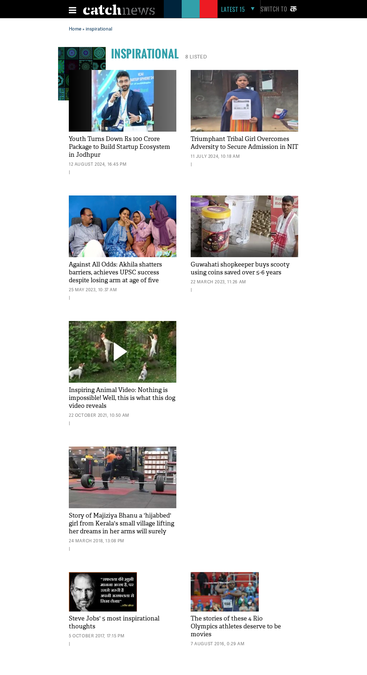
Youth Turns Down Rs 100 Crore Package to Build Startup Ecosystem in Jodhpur (119, 147)
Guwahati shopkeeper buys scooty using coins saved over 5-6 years (240, 268)
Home (75, 28)
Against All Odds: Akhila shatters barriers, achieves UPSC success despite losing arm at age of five (115, 272)
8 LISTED (195, 56)
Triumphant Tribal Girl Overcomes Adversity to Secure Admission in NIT (244, 143)
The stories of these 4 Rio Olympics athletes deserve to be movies (236, 626)
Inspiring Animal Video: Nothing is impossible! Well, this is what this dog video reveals (122, 398)
